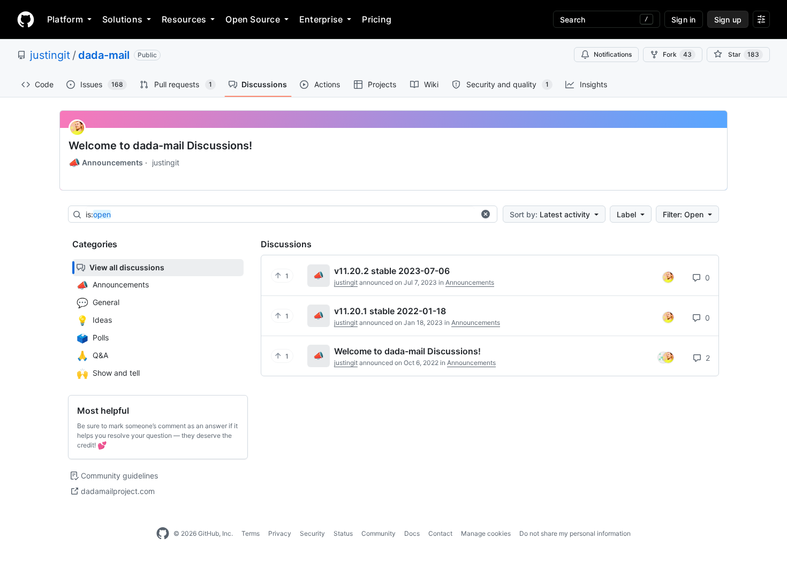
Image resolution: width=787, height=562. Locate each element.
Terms (250, 533)
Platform (65, 19)
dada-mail (104, 55)
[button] (485, 214)
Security (312, 533)
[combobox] (280, 214)
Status (343, 533)
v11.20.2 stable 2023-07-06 (392, 270)
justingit (50, 55)
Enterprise (321, 19)
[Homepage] (25, 19)
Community (378, 533)
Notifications (613, 54)
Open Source (252, 19)
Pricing (376, 19)
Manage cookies (486, 533)
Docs (412, 533)
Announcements (106, 162)
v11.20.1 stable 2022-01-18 (390, 311)
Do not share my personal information (575, 533)
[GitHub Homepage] (162, 534)
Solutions (122, 19)
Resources (184, 19)
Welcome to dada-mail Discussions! (160, 145)
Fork (677, 54)
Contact (440, 533)
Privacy (279, 533)
